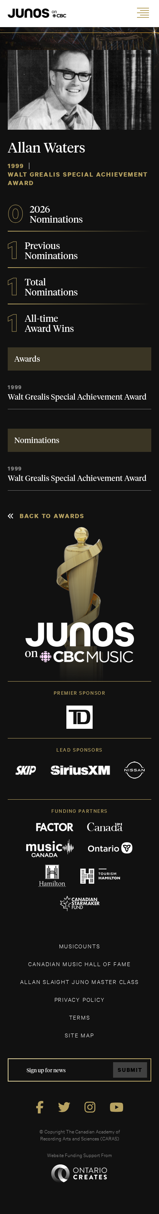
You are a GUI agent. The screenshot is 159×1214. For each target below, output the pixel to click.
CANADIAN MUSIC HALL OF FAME (79, 963)
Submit (130, 1069)
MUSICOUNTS (79, 946)
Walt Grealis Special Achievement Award (77, 397)
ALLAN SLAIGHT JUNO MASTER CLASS (79, 981)
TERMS (79, 1017)
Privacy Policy (79, 999)
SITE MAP (79, 1035)
